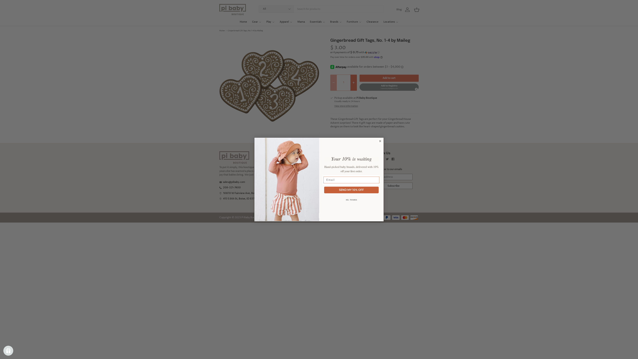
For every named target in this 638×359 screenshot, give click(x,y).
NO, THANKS (351, 200)
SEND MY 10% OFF (351, 189)
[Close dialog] (380, 141)
